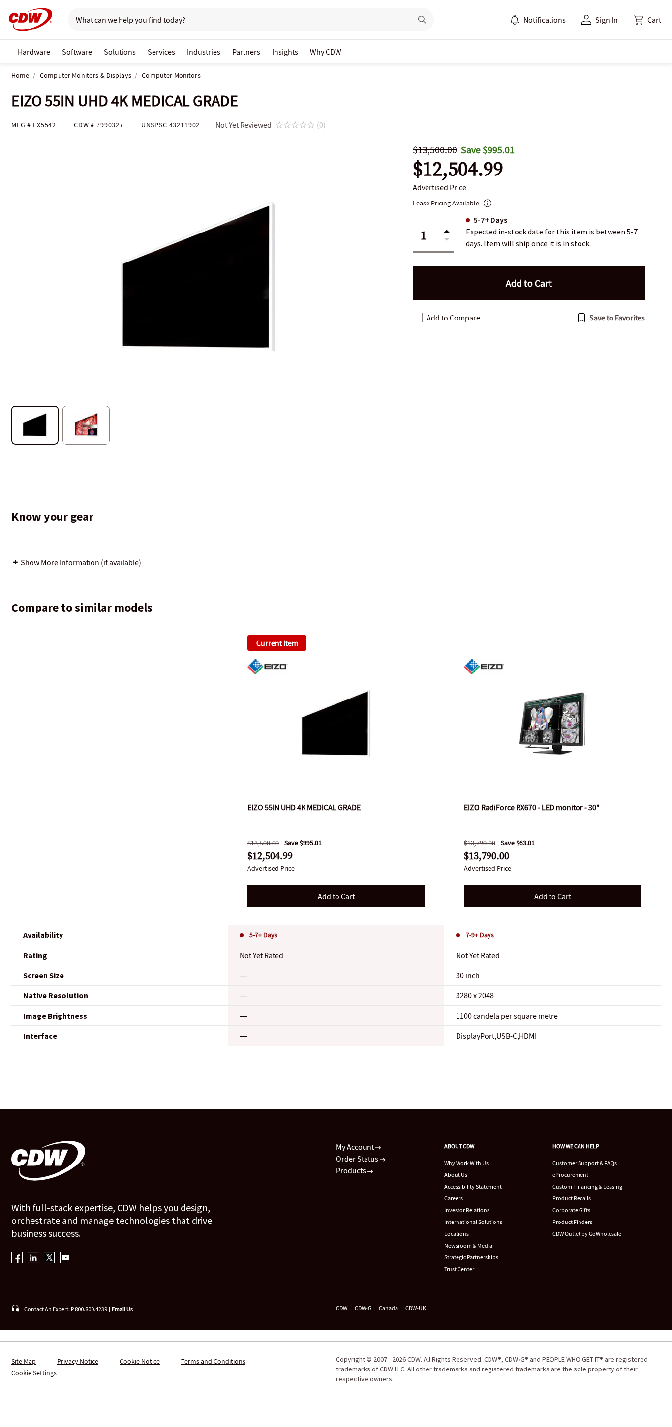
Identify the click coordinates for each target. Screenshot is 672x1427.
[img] (336, 723)
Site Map (23, 1361)
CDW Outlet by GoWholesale (586, 1233)
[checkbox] (418, 317)
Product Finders (572, 1221)
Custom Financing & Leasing (587, 1186)
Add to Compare (453, 317)
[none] (34, 51)
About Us (455, 1174)
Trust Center (459, 1269)
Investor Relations (466, 1210)
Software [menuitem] (77, 52)
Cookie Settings (34, 1373)
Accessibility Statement (473, 1186)
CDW (341, 1307)
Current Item (277, 643)
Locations (456, 1233)
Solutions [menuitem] (120, 52)
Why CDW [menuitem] (325, 52)
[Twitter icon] (49, 1259)
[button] (647, 19)
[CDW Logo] (27, 19)
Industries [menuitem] (203, 52)
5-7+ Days (263, 935)
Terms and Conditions (213, 1361)
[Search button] (422, 20)
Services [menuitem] (161, 52)
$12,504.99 (458, 169)
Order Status (358, 1159)
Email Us (122, 1308)
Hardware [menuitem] (34, 52)
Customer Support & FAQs (584, 1162)
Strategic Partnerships (471, 1257)
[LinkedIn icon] (33, 1259)
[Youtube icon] (65, 1259)
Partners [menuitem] (246, 52)
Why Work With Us (466, 1162)
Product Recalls (571, 1198)
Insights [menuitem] (285, 52)
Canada (388, 1307)
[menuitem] (514, 20)
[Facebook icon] (17, 1259)
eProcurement (570, 1174)
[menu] (538, 19)
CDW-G (363, 1307)
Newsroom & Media (468, 1245)
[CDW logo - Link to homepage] (27, 19)
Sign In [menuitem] (606, 20)
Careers (453, 1198)
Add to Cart (336, 896)
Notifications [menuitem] (544, 20)
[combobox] (236, 19)
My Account (355, 1147)
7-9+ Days (480, 935)
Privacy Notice (77, 1361)
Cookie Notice (140, 1361)
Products (351, 1170)
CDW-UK (415, 1307)
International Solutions (473, 1221)
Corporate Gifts (571, 1210)
